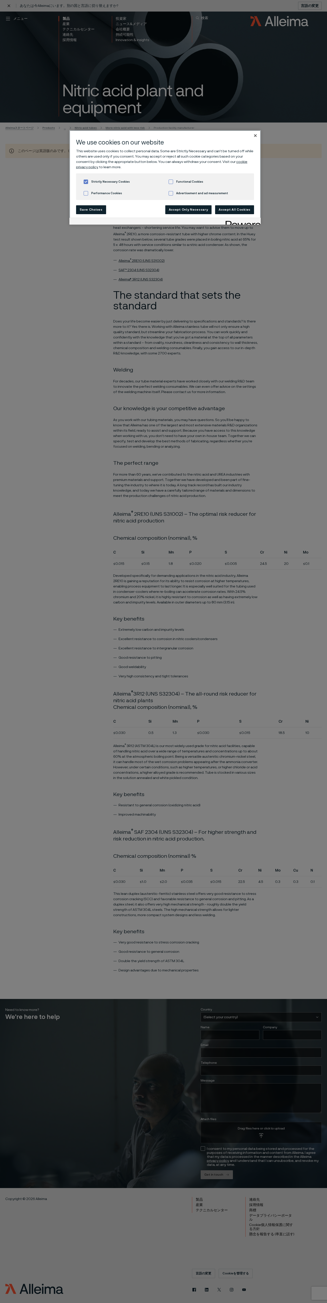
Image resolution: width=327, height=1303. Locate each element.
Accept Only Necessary (188, 209)
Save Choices (91, 209)
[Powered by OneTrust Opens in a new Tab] (241, 222)
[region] (165, 177)
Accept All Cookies (234, 209)
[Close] (255, 135)
